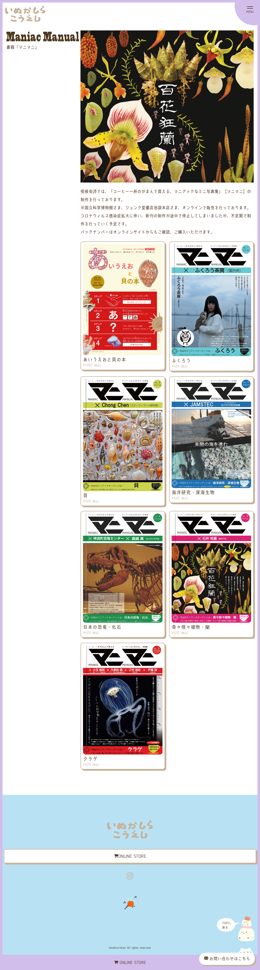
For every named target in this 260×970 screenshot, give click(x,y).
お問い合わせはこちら (229, 959)
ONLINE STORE (133, 962)
